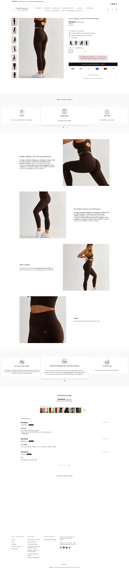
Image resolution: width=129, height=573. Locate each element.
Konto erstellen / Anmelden (34, 539)
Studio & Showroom (52, 10)
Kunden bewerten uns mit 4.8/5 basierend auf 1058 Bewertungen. (31, 1)
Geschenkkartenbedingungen (50, 539)
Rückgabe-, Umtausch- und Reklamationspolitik (33, 550)
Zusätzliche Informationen (93, 78)
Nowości (47, 8)
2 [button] (62, 465)
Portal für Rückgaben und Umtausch (33, 554)
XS (70, 51)
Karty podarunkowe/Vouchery (71, 10)
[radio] (71, 43)
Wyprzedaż (90, 8)
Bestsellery (56, 8)
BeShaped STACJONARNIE (33, 557)
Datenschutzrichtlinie (32, 542)
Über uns (13, 539)
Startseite (38, 8)
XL (85, 51)
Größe (75, 48)
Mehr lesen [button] (25, 433)
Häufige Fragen (14, 548)
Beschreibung (93, 75)
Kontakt (13, 542)
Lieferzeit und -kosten (16, 546)
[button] (72, 22)
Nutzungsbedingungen (32, 544)
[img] (24, 423)
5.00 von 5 (68, 399)
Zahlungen (13, 544)
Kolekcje (80, 8)
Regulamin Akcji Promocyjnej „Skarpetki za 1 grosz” (34, 547)
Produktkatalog (68, 8)
